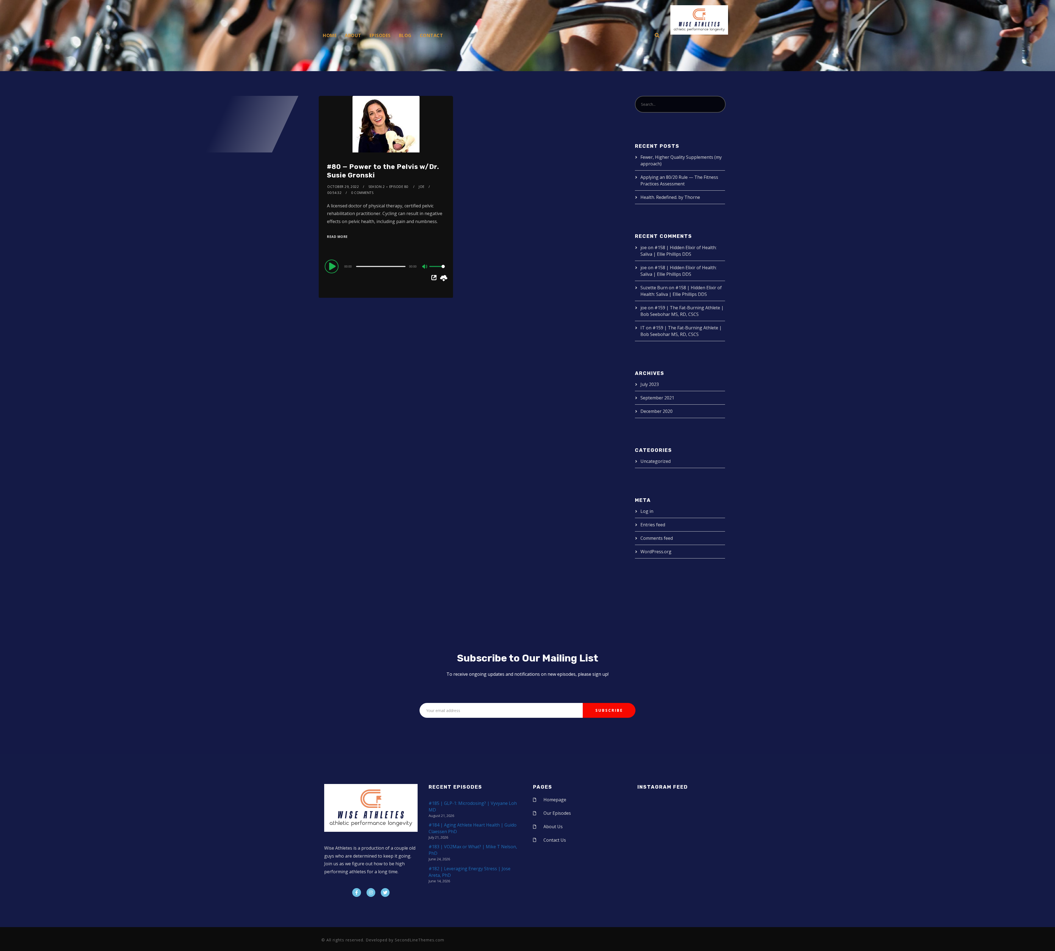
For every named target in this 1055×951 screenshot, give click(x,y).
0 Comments (362, 192)
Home (330, 35)
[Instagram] (371, 892)
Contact (431, 35)
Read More (337, 236)
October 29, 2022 (343, 186)
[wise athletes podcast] (699, 21)
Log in (646, 511)
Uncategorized (655, 461)
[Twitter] (385, 892)
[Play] (332, 266)
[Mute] (425, 267)
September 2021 (657, 398)
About (353, 35)
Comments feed (656, 538)
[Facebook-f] (356, 892)
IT (642, 328)
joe (421, 186)
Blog (405, 35)
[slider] (437, 271)
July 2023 (649, 384)
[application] (386, 266)
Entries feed (652, 525)
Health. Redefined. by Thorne (670, 197)
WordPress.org (655, 552)
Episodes (380, 35)
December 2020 (656, 411)
